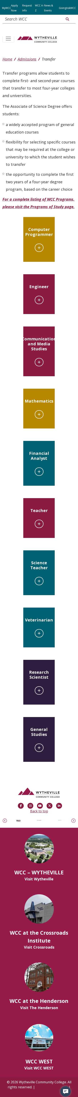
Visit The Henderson (39, 1007)
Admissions (27, 59)
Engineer (39, 286)
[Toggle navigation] (8, 39)
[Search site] (67, 19)
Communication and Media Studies (39, 344)
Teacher (39, 510)
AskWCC (71, 8)
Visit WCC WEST (39, 1067)
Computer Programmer (39, 232)
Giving (62, 8)
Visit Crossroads (39, 947)
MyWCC (6, 8)
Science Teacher (39, 565)
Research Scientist (39, 674)
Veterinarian (39, 620)
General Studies (39, 732)
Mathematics (39, 401)
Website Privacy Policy (39, 1092)
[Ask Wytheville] (65, 1091)
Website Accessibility (52, 1087)
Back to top (39, 811)
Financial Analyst (39, 455)
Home (7, 59)
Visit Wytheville (39, 878)
